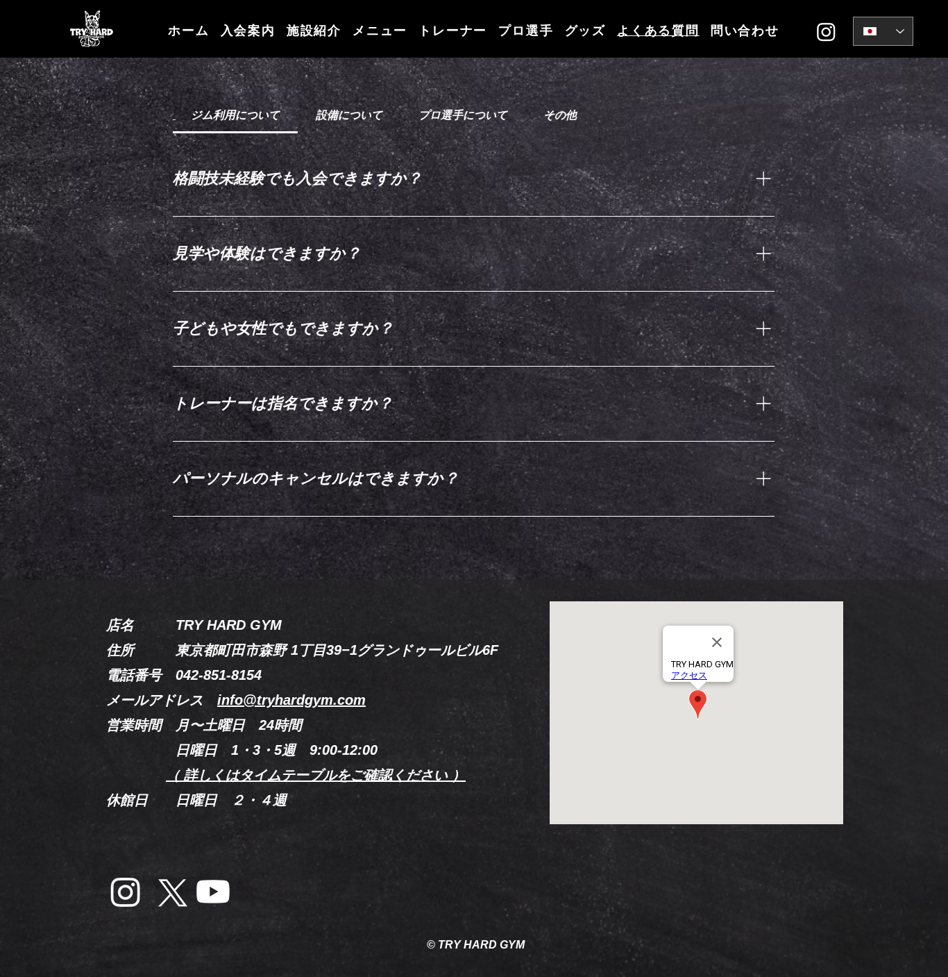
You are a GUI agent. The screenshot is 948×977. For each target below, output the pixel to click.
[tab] (235, 115)
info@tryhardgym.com (291, 700)
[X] (169, 891)
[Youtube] (213, 891)
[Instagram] (826, 31)
